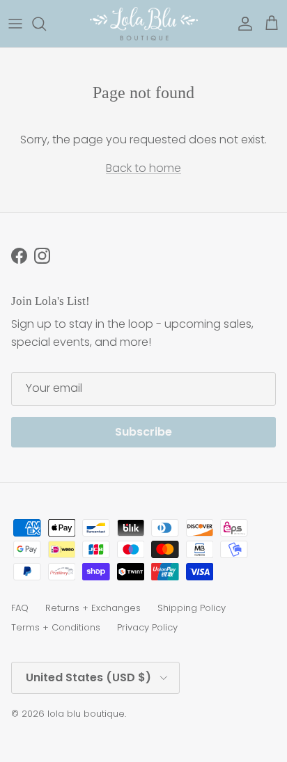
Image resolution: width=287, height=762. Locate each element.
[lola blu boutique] (144, 23)
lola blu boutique (86, 713)
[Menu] (15, 23)
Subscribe (143, 432)
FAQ (20, 607)
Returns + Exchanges (93, 607)
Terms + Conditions (55, 627)
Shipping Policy (191, 607)
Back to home (143, 168)
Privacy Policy (147, 627)
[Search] (46, 23)
